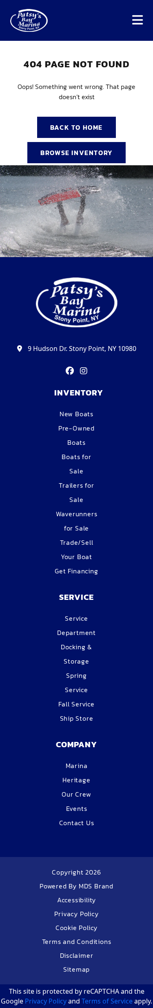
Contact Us (76, 823)
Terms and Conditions (76, 941)
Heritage (76, 780)
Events (76, 808)
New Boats (76, 414)
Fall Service (76, 704)
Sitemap (76, 969)
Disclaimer (76, 955)
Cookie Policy (76, 928)
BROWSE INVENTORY (76, 153)
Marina (77, 765)
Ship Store (76, 718)
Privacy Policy (76, 914)
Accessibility (76, 900)
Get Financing (76, 571)
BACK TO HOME (76, 127)
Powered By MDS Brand (76, 886)
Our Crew (76, 794)
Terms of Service (107, 1001)
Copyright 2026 (76, 872)
